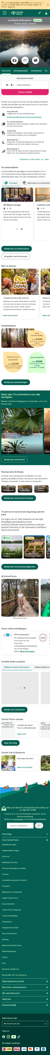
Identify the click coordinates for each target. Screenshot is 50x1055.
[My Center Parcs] (46, 13)
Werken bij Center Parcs (12, 945)
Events (5, 957)
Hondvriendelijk (9, 1005)
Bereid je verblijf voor (10, 969)
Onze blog (6, 834)
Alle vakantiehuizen (11, 993)
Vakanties (6, 999)
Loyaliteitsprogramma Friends (14, 880)
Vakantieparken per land (13, 981)
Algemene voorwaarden (12, 892)
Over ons (6, 856)
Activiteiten (36, 71)
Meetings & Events (9, 862)
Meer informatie (27, 651)
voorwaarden (17, 819)
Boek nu (11, 7)
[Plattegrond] (35, 60)
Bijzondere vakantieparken (14, 987)
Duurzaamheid (8, 904)
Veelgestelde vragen (10, 851)
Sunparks (6, 886)
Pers (4, 963)
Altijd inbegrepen (9, 951)
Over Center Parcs (10, 840)
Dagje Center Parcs (10, 898)
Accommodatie (21, 71)
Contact (5, 874)
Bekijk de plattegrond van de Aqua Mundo (24, 117)
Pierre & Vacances (9, 934)
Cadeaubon (7, 922)
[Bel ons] (39, 13)
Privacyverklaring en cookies (14, 868)
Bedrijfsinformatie (9, 845)
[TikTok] (18, 1037)
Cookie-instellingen (10, 916)
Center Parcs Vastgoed (11, 910)
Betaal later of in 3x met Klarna (14, 975)
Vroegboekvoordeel (10, 928)
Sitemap (5, 939)
